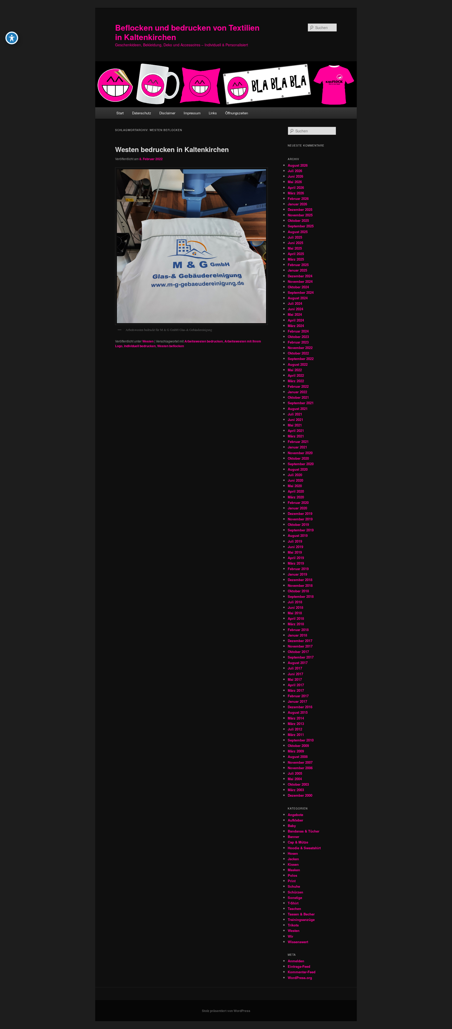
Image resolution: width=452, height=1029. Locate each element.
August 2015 (298, 712)
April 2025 (296, 253)
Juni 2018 (295, 607)
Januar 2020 (297, 507)
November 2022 (300, 347)
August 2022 (298, 364)
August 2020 (298, 469)
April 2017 (296, 684)
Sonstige (295, 897)
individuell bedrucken (140, 346)
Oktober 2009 (298, 745)
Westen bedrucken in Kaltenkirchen (172, 149)
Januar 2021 (297, 447)
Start (120, 112)
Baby (292, 825)
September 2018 (301, 596)
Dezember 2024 (300, 275)
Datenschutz (141, 112)
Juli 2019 (295, 541)
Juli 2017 (295, 668)
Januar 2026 (297, 203)
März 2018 (296, 623)
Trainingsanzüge (301, 919)
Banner (293, 836)
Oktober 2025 (298, 220)
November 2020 (300, 452)
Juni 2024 (295, 308)
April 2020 (296, 491)
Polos (292, 875)
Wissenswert (298, 941)
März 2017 (296, 690)
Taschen (294, 908)
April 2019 (296, 557)
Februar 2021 (298, 441)
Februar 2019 (298, 568)
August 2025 (298, 231)
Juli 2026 (295, 170)
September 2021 (301, 402)
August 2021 (298, 408)
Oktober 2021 (298, 397)
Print (292, 880)
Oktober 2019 (298, 524)
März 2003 (296, 789)
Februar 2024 (298, 331)
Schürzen (295, 892)
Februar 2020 (298, 502)
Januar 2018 (297, 635)
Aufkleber (295, 820)
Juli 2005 (295, 773)
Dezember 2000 (300, 795)
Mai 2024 (295, 314)
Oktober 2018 (298, 590)
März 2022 (296, 380)
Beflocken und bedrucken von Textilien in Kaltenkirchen (187, 32)
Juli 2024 (295, 303)
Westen (148, 341)
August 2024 (298, 297)
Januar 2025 (297, 270)
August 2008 (298, 756)
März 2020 (296, 496)
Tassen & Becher (301, 914)
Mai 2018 (295, 612)
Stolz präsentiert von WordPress (226, 1010)
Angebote (295, 814)
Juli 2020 (295, 474)
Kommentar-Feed (301, 971)
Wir (290, 936)
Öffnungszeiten (236, 112)
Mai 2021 (295, 425)
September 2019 (301, 529)
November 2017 (300, 646)
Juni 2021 (295, 419)
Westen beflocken (170, 346)
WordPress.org (300, 977)
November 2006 (300, 767)
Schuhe (294, 886)
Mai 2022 (295, 369)
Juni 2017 (295, 673)
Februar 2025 (298, 264)
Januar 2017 (297, 701)
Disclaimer (167, 112)
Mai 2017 (295, 679)
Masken (294, 869)
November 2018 (300, 585)
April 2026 (296, 187)
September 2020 (301, 463)
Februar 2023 (298, 342)
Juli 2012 (295, 729)
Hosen (293, 853)
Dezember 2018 (300, 579)
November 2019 (300, 518)
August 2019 (298, 535)
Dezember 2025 (300, 209)
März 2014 (296, 718)
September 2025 (301, 225)
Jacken (293, 858)
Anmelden (296, 960)
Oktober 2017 (298, 651)
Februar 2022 (298, 386)
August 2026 (298, 165)
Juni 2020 (295, 480)
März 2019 (296, 563)
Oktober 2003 (298, 784)
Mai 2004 (295, 778)
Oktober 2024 (298, 286)
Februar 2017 (298, 695)
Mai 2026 (295, 181)
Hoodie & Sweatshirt (304, 847)
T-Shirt (293, 903)
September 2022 (301, 358)
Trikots (293, 925)
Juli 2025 (295, 237)
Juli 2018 (295, 601)
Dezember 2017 (300, 640)
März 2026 (296, 192)
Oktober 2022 (298, 353)
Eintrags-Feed (299, 966)
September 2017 (301, 657)
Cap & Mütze (298, 842)
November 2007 (300, 762)
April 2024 (296, 320)
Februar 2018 (298, 629)
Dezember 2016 (300, 706)
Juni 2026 (295, 176)
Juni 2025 (295, 242)
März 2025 (296, 259)
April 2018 (296, 618)
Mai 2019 (295, 552)
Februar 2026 (298, 198)
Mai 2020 (295, 485)
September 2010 (301, 740)
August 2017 (298, 662)
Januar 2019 (297, 574)
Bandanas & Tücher (303, 831)
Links (213, 112)
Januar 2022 (297, 391)
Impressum (192, 112)
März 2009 (296, 751)
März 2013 (296, 723)
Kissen (293, 864)
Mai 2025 (295, 248)
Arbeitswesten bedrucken (203, 341)
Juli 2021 (295, 414)
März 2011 (296, 734)
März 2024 (296, 325)
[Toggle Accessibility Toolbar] (11, 38)
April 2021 (296, 430)
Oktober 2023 (298, 336)
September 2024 (301, 292)
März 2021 (296, 436)
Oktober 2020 (298, 458)
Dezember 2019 (300, 513)
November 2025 (300, 214)
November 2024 (300, 281)
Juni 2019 (295, 546)
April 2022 (296, 375)
